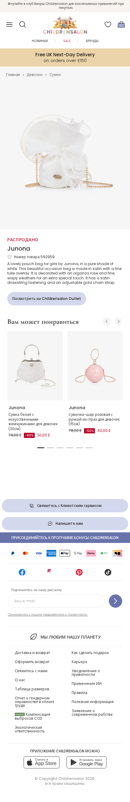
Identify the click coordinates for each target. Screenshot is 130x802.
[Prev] (106, 321)
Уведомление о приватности (86, 672)
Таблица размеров (32, 689)
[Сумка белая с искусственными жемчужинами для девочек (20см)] (35, 365)
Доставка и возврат (32, 652)
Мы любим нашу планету (70, 637)
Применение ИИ (87, 683)
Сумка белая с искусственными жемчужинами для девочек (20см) (33, 421)
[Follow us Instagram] (50, 574)
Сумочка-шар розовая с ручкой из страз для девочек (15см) (94, 419)
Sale (66, 41)
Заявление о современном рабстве (92, 712)
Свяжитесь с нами (31, 670)
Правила (79, 692)
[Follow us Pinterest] (79, 574)
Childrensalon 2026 (76, 778)
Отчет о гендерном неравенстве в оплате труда (34, 701)
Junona (18, 248)
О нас (20, 679)
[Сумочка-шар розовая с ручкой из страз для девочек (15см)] (95, 365)
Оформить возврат (32, 661)
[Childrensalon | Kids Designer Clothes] (65, 22)
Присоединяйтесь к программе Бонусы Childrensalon (65, 537)
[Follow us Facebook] (22, 574)
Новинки (40, 41)
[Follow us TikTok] (108, 574)
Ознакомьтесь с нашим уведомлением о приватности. (48, 614)
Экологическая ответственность (30, 729)
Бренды (92, 41)
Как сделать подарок (90, 652)
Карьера (79, 661)
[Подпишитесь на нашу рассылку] (115, 601)
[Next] (118, 321)
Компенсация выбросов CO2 (32, 716)
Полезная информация (93, 701)
